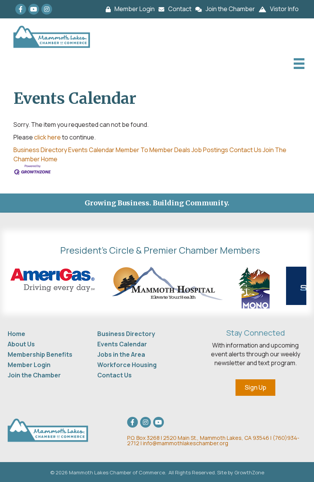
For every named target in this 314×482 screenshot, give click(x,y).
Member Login (29, 365)
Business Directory (40, 150)
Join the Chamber (34, 375)
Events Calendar (91, 150)
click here (47, 137)
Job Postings (209, 150)
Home (49, 159)
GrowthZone (249, 472)
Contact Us (245, 150)
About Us (21, 344)
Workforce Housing (127, 365)
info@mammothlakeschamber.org (185, 443)
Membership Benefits (40, 354)
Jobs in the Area (121, 354)
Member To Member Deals (153, 150)
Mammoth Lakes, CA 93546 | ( (201, 437)
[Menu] (298, 63)
